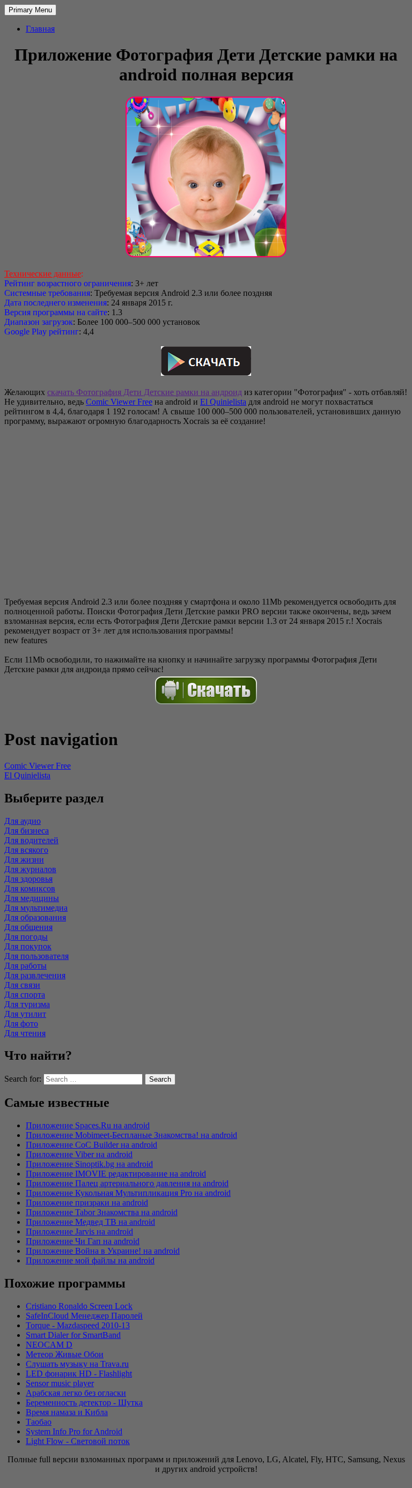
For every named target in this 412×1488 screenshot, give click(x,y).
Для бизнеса (26, 830)
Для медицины (31, 898)
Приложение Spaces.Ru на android (88, 1125)
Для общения (28, 927)
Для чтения (25, 1033)
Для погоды (26, 936)
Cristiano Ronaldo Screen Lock (79, 1306)
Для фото (21, 1023)
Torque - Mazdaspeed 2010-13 (78, 1325)
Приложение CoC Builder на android (91, 1144)
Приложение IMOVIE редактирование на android (116, 1173)
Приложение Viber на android (79, 1154)
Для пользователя (36, 956)
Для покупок (28, 946)
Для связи (22, 984)
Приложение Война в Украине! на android (103, 1250)
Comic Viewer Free (119, 401)
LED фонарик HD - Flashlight (79, 1373)
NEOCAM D (49, 1344)
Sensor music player (60, 1383)
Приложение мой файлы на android (90, 1260)
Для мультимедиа (36, 907)
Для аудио (22, 820)
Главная (40, 28)
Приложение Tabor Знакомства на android (102, 1212)
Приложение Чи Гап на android (82, 1241)
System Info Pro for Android (74, 1431)
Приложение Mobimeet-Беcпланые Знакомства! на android (131, 1135)
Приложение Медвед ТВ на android (90, 1221)
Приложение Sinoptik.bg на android (89, 1164)
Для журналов (30, 869)
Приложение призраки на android (87, 1202)
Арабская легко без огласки (76, 1392)
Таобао (39, 1421)
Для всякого (26, 849)
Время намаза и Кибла (67, 1412)
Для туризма (27, 1004)
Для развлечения (34, 975)
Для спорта (24, 994)
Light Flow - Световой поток (78, 1441)
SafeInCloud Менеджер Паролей (84, 1315)
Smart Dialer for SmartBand (73, 1335)
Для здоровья (28, 878)
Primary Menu (30, 10)
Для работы (25, 965)
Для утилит (25, 1013)
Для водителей (31, 840)
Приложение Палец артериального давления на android (127, 1183)
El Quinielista (223, 401)
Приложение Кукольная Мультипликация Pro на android (128, 1192)
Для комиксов (29, 888)
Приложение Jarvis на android (79, 1231)
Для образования (35, 917)
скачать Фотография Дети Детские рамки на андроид (144, 392)
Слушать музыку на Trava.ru (77, 1363)
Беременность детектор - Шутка (84, 1402)
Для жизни (24, 859)
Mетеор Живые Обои (65, 1354)
